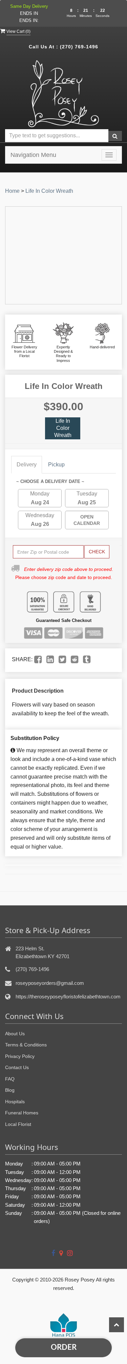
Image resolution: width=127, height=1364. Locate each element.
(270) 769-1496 (79, 46)
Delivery (27, 464)
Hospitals (15, 1101)
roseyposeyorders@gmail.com (50, 983)
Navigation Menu (33, 155)
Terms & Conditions (26, 1044)
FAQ (10, 1079)
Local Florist (18, 1124)
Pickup (56, 464)
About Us (15, 1033)
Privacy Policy (20, 1056)
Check (97, 551)
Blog (10, 1090)
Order (64, 1347)
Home (12, 191)
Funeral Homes (21, 1112)
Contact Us (17, 1067)
